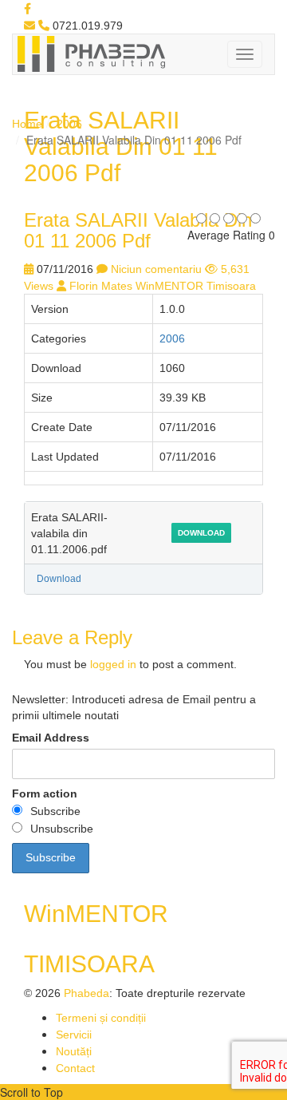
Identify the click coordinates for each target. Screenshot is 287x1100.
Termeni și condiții (101, 1017)
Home (27, 123)
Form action (44, 793)
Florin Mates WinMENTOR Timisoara (162, 285)
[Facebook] (27, 8)
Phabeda (86, 993)
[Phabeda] (91, 52)
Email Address (50, 737)
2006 (69, 123)
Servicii (74, 1034)
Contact (75, 1068)
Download (201, 532)
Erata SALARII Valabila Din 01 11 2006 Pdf (138, 230)
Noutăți (74, 1051)
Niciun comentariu (156, 269)
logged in (113, 664)
